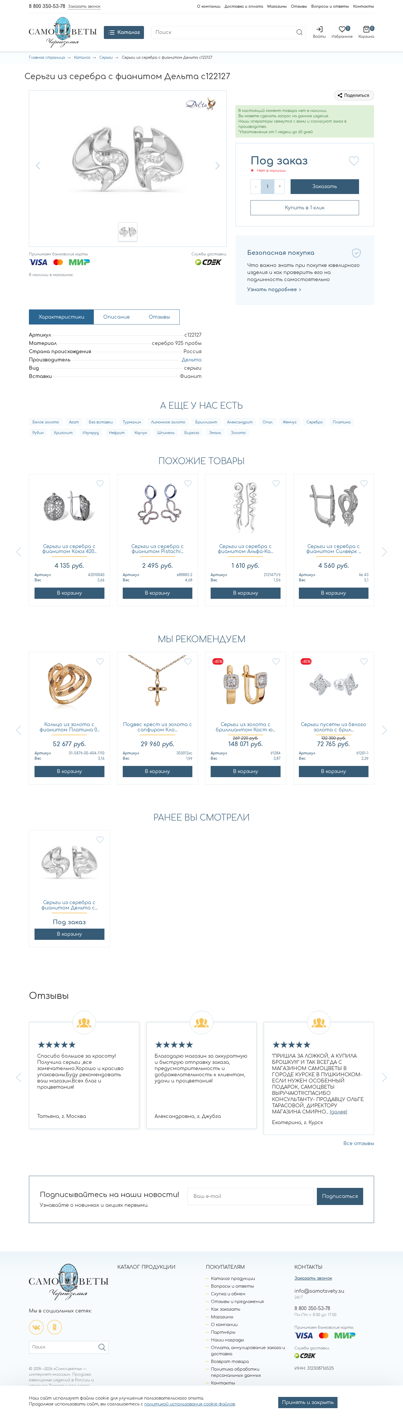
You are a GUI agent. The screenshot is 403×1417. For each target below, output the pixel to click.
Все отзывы (358, 1143)
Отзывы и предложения (237, 1301)
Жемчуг (289, 422)
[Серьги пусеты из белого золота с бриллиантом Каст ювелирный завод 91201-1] (334, 687)
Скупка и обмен (228, 1294)
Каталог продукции (233, 1278)
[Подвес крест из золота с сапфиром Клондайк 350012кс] (158, 687)
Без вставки (101, 422)
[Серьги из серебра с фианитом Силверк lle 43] (334, 509)
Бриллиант (206, 422)
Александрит (240, 422)
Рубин (38, 433)
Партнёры (223, 1332)
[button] (38, 165)
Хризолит (63, 433)
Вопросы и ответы (330, 6)
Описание (116, 317)
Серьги (106, 58)
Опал (268, 422)
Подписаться (340, 1196)
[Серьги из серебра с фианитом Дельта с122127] (69, 865)
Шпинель (165, 433)
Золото (238, 433)
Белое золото (45, 422)
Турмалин (132, 422)
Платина (341, 422)
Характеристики (61, 317)
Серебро (315, 422)
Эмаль (215, 433)
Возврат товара (230, 1361)
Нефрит (116, 433)
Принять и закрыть (308, 1402)
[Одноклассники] (54, 1327)
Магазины (277, 6)
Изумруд (91, 433)
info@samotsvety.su (319, 1291)
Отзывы (299, 6)
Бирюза (191, 433)
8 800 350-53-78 (47, 6)
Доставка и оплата (244, 6)
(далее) (338, 1112)
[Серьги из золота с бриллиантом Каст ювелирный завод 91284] (246, 687)
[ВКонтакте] (36, 1327)
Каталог (82, 58)
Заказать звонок (313, 1278)
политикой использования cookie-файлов (189, 1404)
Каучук (141, 433)
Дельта (192, 360)
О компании (208, 6)
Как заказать (225, 1309)
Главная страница (47, 58)
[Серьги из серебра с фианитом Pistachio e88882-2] (158, 509)
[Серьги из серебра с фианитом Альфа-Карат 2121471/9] (246, 509)
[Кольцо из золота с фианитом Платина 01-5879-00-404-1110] (69, 687)
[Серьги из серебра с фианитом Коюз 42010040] (69, 509)
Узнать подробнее (272, 289)
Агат (74, 422)
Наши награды (227, 1340)
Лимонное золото (168, 422)
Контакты (363, 6)
